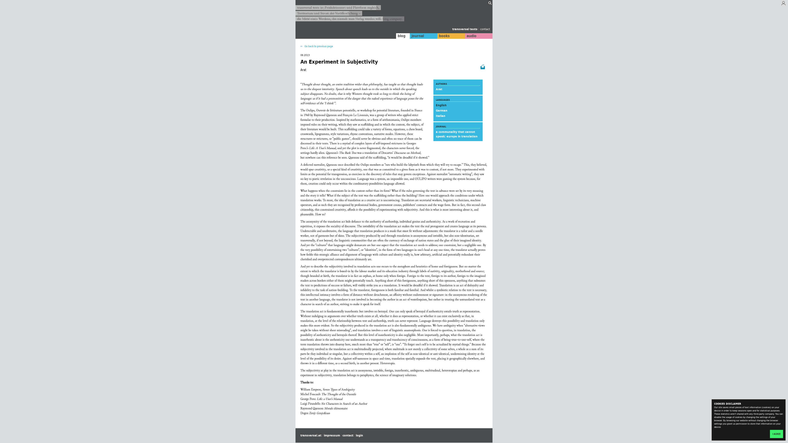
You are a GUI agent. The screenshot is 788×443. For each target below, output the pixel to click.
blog (401, 36)
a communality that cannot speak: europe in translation (457, 134)
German (441, 110)
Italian (440, 116)
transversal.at (310, 435)
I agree (776, 434)
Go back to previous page (318, 46)
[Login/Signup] (783, 4)
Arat (439, 89)
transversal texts (465, 29)
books (444, 36)
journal (417, 36)
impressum (332, 435)
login (359, 435)
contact (485, 29)
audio (471, 36)
